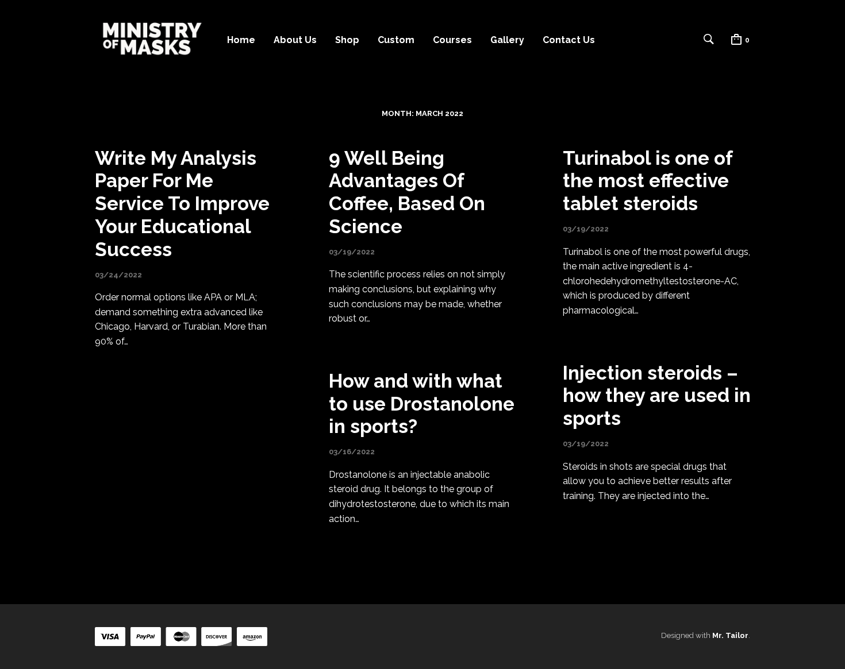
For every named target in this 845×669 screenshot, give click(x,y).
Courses (452, 39)
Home (241, 39)
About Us (295, 39)
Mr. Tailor (730, 635)
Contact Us (569, 39)
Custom (396, 39)
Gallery (507, 39)
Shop (347, 39)
